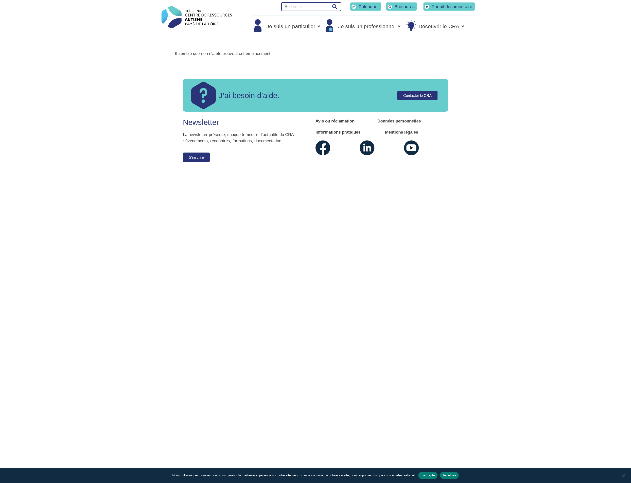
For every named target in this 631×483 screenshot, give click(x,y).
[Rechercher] (335, 7)
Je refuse (449, 475)
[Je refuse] (623, 475)
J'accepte (428, 475)
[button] (287, 26)
